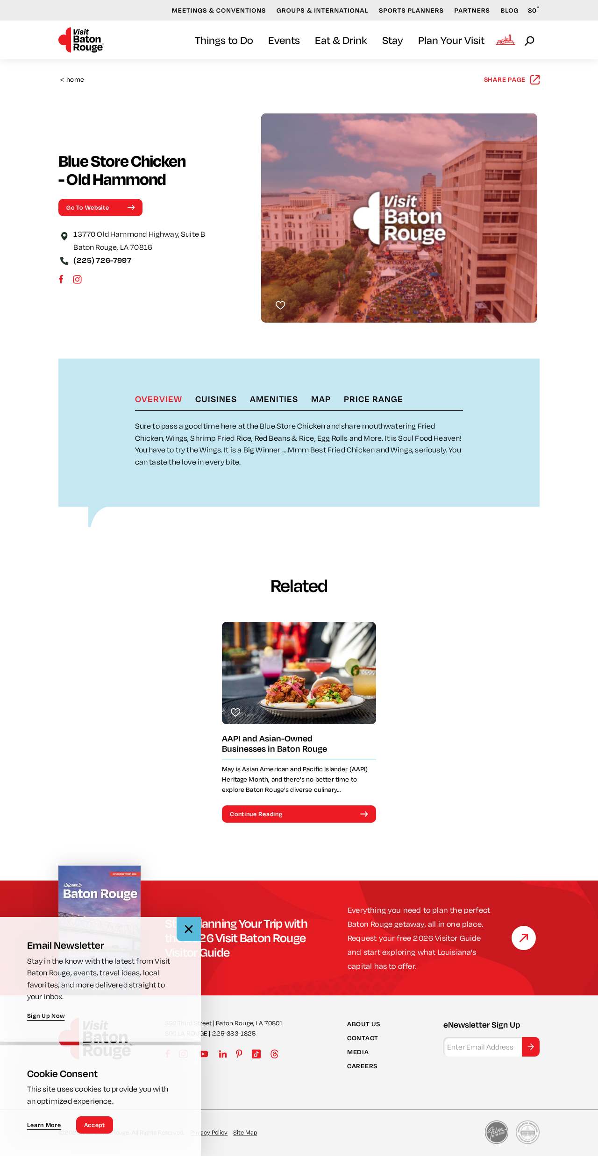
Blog (510, 10)
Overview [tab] (158, 398)
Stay (392, 40)
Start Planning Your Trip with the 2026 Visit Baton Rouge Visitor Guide (236, 937)
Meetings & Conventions (219, 10)
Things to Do (224, 40)
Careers (362, 1066)
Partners (472, 10)
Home (72, 79)
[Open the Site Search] (530, 40)
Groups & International (323, 10)
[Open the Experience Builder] (505, 39)
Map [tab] (321, 398)
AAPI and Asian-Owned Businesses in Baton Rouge (274, 743)
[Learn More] (524, 938)
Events (284, 40)
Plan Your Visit (451, 40)
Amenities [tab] (274, 398)
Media (358, 1052)
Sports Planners (411, 10)
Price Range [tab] (373, 398)
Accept (94, 1124)
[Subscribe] (531, 1047)
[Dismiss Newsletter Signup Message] (189, 929)
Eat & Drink (341, 40)
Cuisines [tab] (216, 398)
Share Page (505, 79)
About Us (363, 1023)
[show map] (64, 235)
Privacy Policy (209, 1132)
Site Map (245, 1132)
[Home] (81, 40)
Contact (362, 1038)
